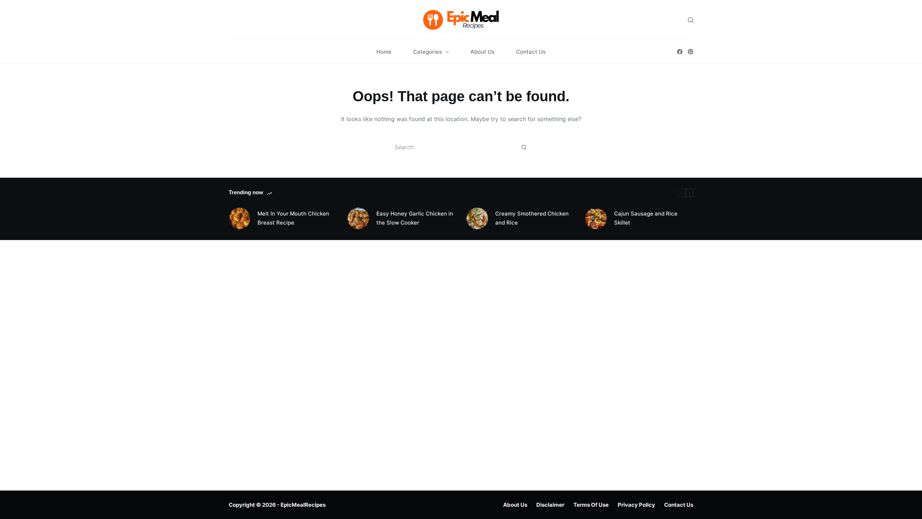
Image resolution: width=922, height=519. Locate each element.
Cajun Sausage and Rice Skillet (645, 218)
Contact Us (531, 51)
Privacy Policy (636, 504)
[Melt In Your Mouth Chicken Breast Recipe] (239, 218)
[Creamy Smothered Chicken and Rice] (477, 218)
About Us (482, 51)
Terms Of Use (591, 504)
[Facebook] (679, 51)
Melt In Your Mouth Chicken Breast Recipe (293, 218)
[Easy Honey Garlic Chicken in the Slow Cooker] (358, 218)
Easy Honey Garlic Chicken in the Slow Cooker (414, 218)
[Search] (690, 20)
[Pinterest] (690, 51)
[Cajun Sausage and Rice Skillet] (596, 218)
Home (383, 51)
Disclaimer (550, 504)
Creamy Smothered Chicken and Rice (532, 218)
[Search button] (524, 147)
